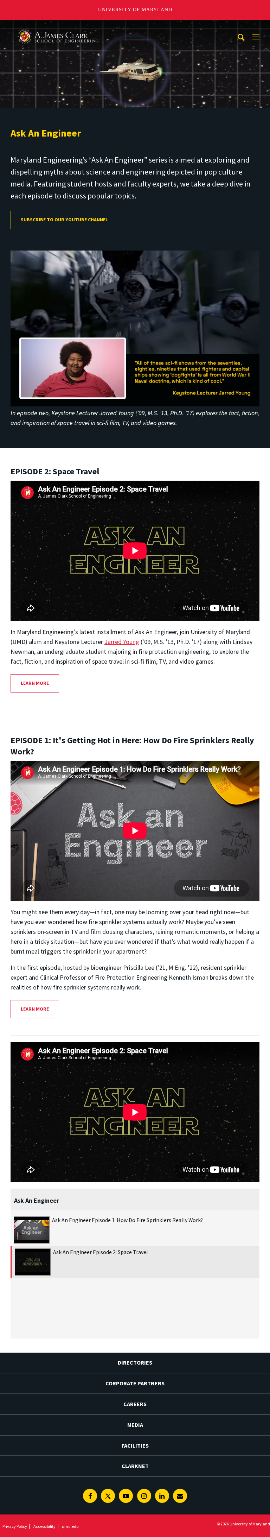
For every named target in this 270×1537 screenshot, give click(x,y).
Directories (135, 1362)
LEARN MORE (35, 683)
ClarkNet (135, 1465)
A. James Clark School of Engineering (58, 26)
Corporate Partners (135, 1383)
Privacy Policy (14, 1526)
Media (135, 1424)
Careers (135, 1404)
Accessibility (44, 1526)
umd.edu (70, 1526)
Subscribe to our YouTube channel (64, 219)
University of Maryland (135, 9)
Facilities (135, 1445)
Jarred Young (121, 642)
